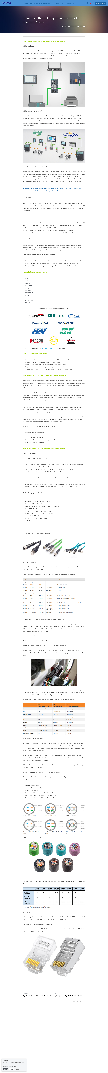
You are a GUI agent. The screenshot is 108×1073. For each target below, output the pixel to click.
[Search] (87, 3)
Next (56, 993)
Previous (26, 993)
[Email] (84, 1001)
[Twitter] (77, 1001)
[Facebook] (74, 1001)
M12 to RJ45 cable (46, 348)
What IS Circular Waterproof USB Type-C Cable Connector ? (68, 996)
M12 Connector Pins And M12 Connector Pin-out (37, 996)
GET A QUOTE (100, 3)
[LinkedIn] (81, 1001)
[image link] (6, 3)
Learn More (15, 1066)
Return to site (27, 1001)
